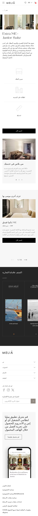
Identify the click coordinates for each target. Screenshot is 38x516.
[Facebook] (3, 390)
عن (3, 362)
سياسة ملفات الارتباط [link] (9, 498)
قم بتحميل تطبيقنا (13, 437)
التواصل (4, 378)
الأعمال (4, 373)
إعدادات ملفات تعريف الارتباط (12, 502)
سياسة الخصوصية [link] (8, 490)
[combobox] (30, 2)
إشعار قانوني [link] (6, 486)
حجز (6, 10)
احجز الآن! (19, 131)
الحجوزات (4, 367)
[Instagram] (8, 390)
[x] (12, 390)
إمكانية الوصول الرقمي (9, 506)
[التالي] (25, 260)
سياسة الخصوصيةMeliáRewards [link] (13, 494)
